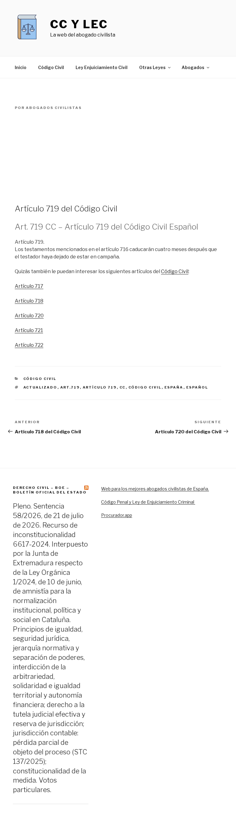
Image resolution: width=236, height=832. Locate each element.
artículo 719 (100, 387)
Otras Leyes (152, 67)
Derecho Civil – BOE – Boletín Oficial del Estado (50, 490)
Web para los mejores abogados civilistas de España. (155, 488)
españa (173, 387)
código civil (145, 387)
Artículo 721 (29, 330)
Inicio (20, 67)
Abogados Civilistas (54, 108)
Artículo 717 (29, 286)
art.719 (70, 387)
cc (123, 387)
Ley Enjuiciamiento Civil (102, 67)
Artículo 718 (29, 301)
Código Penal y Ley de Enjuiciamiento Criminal (148, 502)
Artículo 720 (29, 316)
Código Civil (51, 67)
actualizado (40, 387)
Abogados (193, 67)
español (197, 387)
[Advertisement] (118, 157)
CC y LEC (79, 24)
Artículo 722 (29, 345)
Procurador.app (116, 515)
